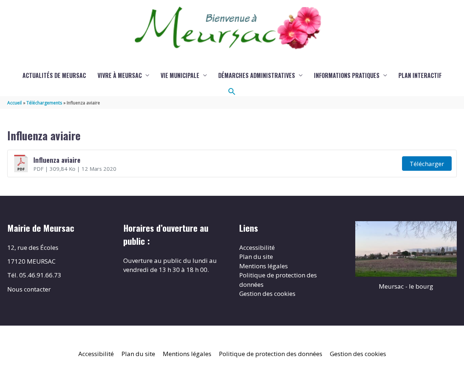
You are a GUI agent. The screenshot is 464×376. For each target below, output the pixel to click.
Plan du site (256, 256)
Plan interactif (420, 75)
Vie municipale (180, 75)
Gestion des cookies (267, 293)
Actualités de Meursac (54, 75)
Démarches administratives (256, 75)
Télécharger (427, 164)
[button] (232, 91)
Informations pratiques (347, 75)
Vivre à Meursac (120, 75)
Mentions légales (263, 266)
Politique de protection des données (270, 354)
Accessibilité (257, 247)
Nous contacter (29, 289)
